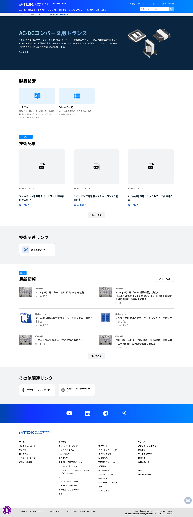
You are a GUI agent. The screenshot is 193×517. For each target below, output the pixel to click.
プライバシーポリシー (37, 511)
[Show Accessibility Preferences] (7, 510)
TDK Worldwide (167, 4)
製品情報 (30, 14)
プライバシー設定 (71, 511)
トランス (40, 14)
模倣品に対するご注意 (88, 511)
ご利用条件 (23, 511)
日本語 (152, 4)
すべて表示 (96, 215)
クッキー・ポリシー (55, 511)
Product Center (60, 4)
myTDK (141, 3)
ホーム (21, 14)
